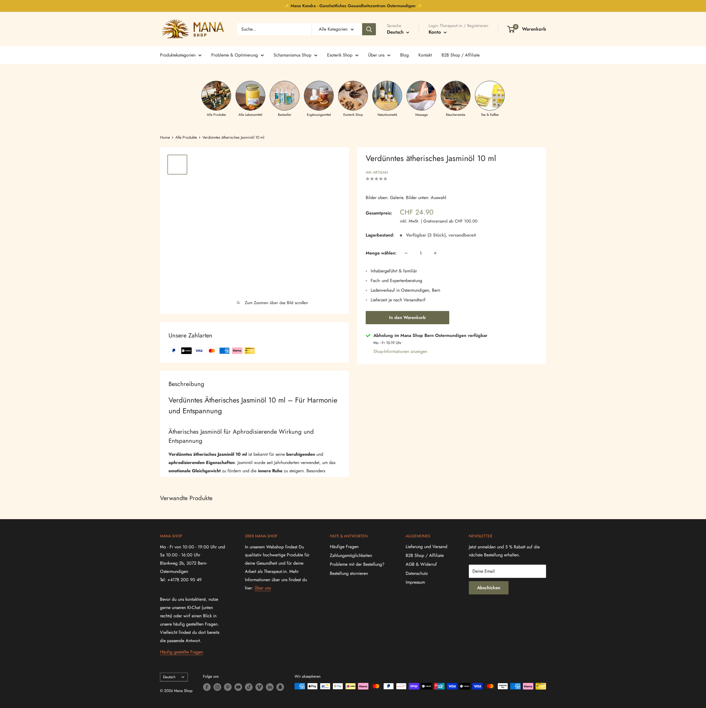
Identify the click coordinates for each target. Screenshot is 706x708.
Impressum (415, 582)
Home (165, 137)
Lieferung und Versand (426, 546)
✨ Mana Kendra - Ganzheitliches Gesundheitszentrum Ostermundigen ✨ (353, 6)
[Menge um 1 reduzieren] (406, 253)
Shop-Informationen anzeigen (400, 351)
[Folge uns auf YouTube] (238, 687)
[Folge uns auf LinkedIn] (270, 687)
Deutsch (169, 677)
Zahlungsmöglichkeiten (351, 555)
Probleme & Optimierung (234, 55)
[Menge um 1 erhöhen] (435, 253)
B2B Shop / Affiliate (461, 55)
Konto (435, 32)
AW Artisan (377, 172)
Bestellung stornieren (349, 573)
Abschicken (488, 587)
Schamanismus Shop (292, 55)
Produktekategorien (178, 55)
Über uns (376, 55)
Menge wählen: (381, 253)
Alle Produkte (186, 137)
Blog (404, 55)
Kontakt (425, 55)
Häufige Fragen (344, 546)
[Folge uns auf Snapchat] (280, 687)
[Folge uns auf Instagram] (217, 687)
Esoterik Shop (339, 55)
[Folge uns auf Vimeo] (259, 687)
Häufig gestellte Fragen (181, 652)
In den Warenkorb (407, 317)
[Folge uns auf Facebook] (207, 687)
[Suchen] (369, 29)
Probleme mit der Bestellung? (357, 564)
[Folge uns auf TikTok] (249, 687)
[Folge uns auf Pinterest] (228, 687)
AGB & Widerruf (421, 564)
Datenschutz (417, 573)
